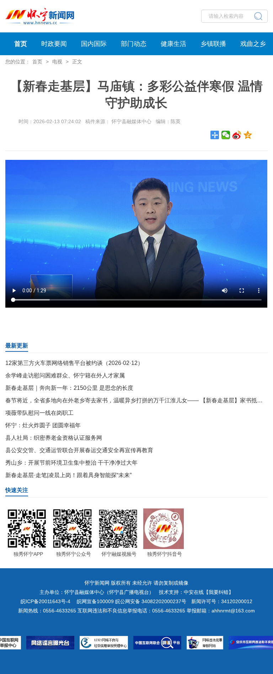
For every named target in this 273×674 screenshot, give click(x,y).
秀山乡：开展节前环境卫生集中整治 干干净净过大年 (71, 463)
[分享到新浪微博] (236, 135)
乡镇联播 (213, 43)
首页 (20, 43)
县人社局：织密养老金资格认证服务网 (53, 438)
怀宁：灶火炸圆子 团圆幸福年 (43, 425)
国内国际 (94, 43)
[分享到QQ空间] (247, 135)
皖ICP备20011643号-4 (45, 601)
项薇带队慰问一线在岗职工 (39, 413)
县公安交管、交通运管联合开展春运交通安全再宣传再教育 (79, 450)
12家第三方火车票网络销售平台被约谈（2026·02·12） (74, 363)
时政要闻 (54, 43)
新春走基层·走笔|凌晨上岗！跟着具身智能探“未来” (68, 475)
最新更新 (16, 346)
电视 (57, 61)
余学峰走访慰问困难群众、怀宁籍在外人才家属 (65, 375)
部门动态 (133, 43)
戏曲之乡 (253, 43)
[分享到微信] (225, 135)
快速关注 (16, 490)
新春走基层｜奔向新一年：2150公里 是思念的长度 (69, 388)
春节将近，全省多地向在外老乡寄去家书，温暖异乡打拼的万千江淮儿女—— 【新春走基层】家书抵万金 (136, 400)
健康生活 (173, 43)
